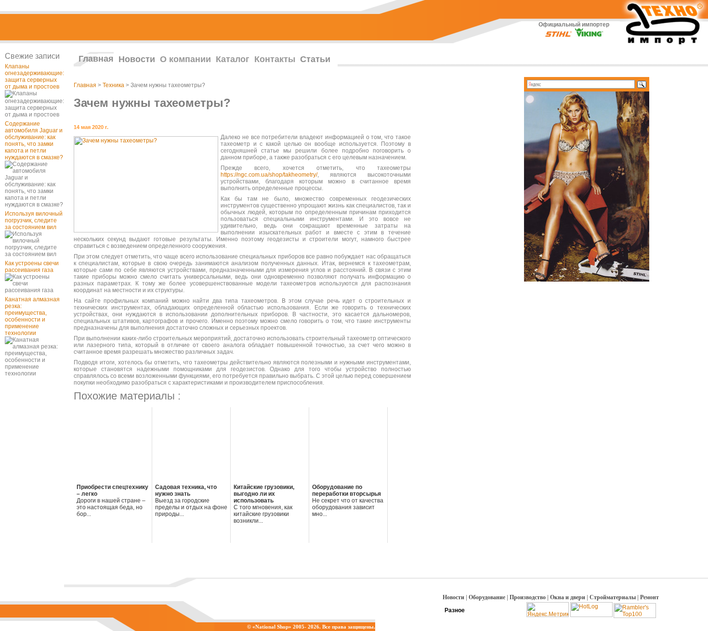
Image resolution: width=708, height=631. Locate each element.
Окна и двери (567, 597)
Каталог (232, 59)
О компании (185, 59)
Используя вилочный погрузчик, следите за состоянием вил (34, 220)
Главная (96, 59)
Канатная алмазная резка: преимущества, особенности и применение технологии (32, 316)
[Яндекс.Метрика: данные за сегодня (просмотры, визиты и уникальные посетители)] (547, 609)
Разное (455, 610)
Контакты (274, 59)
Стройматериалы (613, 597)
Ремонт (649, 597)
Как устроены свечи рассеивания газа (32, 266)
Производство (528, 597)
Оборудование (487, 597)
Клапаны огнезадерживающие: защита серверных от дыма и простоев (34, 76)
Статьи (315, 59)
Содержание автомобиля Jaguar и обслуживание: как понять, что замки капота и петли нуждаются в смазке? (34, 140)
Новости (136, 59)
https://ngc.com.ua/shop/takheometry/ (269, 174)
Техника (113, 85)
